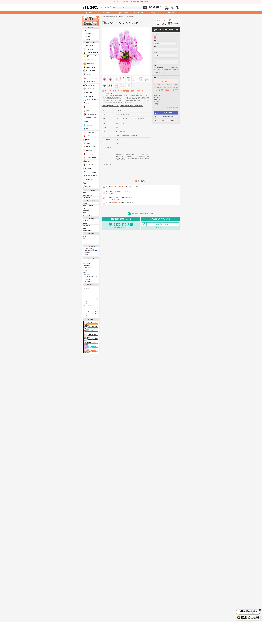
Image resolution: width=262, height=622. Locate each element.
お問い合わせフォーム (162, 224)
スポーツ (85, 208)
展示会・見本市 (86, 220)
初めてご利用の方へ (87, 263)
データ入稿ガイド (139, 13)
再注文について (155, 13)
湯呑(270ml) (115, 191)
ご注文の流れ (106, 13)
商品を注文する (168, 112)
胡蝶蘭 (107, 16)
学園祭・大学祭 (86, 228)
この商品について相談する (168, 120)
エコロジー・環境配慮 (88, 205)
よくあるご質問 (171, 13)
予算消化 (85, 203)
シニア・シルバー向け (88, 195)
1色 (84, 238)
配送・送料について (87, 270)
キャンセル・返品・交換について (90, 276)
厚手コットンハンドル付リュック (118, 186)
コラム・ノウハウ (87, 281)
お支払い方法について (87, 274)
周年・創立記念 (86, 230)
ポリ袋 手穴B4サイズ (115, 197)
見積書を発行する (168, 116)
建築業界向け (86, 210)
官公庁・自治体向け (87, 215)
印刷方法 (156, 40)
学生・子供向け (86, 197)
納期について (86, 272)
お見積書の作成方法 (122, 13)
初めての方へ (90, 13)
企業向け (85, 212)
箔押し (84, 236)
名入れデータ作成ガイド (88, 267)
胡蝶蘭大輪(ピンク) (113, 16)
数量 (155, 46)
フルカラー (85, 243)
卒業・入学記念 (86, 225)
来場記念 (85, 223)
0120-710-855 (157, 6)
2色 (84, 240)
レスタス (103, 16)
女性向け (85, 192)
